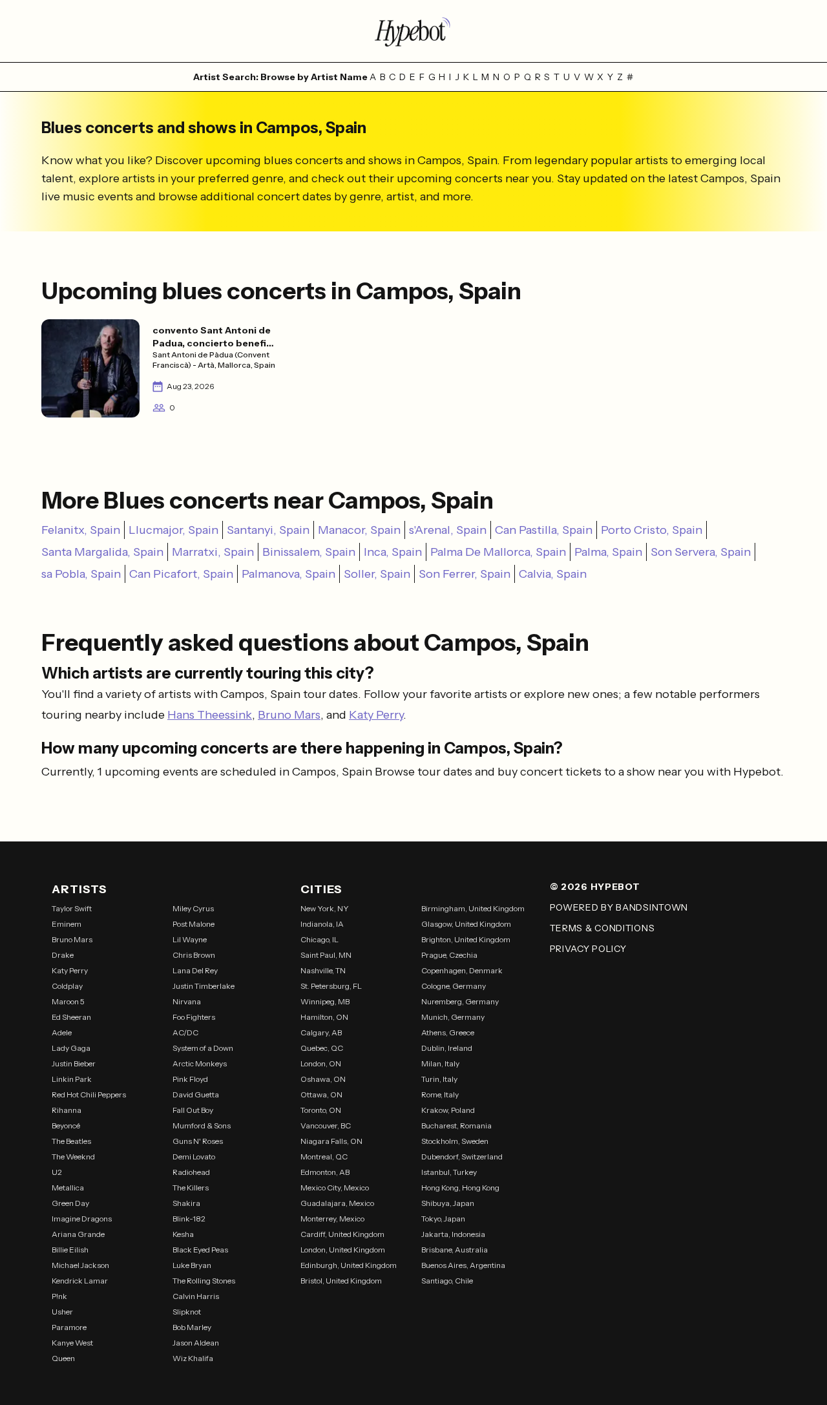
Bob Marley (192, 1327)
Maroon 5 (68, 1001)
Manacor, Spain (359, 530)
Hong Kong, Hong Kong (460, 1187)
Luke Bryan (192, 1265)
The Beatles (71, 1141)
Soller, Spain (377, 574)
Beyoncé (66, 1125)
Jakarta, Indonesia (453, 1234)
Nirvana (187, 1001)
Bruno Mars (289, 715)
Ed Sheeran (71, 1017)
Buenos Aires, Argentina (463, 1265)
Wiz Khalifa (193, 1358)
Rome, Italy (440, 1094)
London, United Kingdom (342, 1249)
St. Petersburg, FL (331, 986)
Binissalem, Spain (308, 552)
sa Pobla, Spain (81, 574)
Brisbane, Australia (454, 1249)
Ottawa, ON (321, 1094)
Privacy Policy (588, 949)
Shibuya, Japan (447, 1203)
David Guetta (196, 1094)
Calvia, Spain (553, 574)
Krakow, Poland (448, 1110)
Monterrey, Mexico (332, 1218)
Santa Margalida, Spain (102, 552)
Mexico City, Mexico (334, 1187)
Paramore (69, 1327)
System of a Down (203, 1048)
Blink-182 (189, 1218)
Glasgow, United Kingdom (466, 924)
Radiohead (191, 1172)
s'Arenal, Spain (448, 530)
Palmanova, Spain (288, 574)
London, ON (320, 1063)
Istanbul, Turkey (449, 1172)
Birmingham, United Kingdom (473, 908)
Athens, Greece (447, 1032)
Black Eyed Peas (200, 1249)
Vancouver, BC (325, 1125)
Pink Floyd (190, 1079)
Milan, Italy (440, 1063)
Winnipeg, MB (325, 1001)
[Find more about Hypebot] (413, 31)
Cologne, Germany (453, 986)
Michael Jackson (80, 1265)
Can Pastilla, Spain (543, 530)
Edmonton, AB (325, 1172)
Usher (62, 1311)
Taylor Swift (72, 908)
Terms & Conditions (602, 928)
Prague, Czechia (449, 955)
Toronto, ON (320, 1110)
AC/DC (185, 1032)
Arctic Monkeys (200, 1063)
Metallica (68, 1187)
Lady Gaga (71, 1048)
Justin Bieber (74, 1063)
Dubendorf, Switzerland (462, 1156)
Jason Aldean (196, 1342)
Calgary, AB (321, 1032)
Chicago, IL (319, 939)
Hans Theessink (209, 715)
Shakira (186, 1203)
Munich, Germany (453, 1017)
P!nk (59, 1296)
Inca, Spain (393, 552)
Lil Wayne (190, 939)
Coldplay (67, 986)
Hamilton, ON (324, 1017)
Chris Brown (194, 955)
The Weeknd (73, 1156)
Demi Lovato (194, 1156)
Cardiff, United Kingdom (342, 1234)
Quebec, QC (321, 1048)
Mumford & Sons (202, 1125)
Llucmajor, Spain (173, 530)
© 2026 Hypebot (595, 887)
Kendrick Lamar (80, 1280)
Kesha (183, 1234)
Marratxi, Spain (213, 552)
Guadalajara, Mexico (337, 1203)
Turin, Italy (439, 1079)
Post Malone (194, 924)
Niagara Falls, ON (331, 1141)
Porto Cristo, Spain (651, 530)
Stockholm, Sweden (454, 1141)
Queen (63, 1358)
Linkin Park (72, 1079)
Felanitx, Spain (80, 530)
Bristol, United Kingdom (341, 1280)
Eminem (66, 924)
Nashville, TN (323, 970)
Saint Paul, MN (325, 955)
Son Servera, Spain (701, 552)
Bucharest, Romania (456, 1125)
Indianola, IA (322, 924)
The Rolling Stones (204, 1280)
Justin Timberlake (204, 986)
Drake (63, 955)
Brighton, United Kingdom (465, 939)
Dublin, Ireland (446, 1048)
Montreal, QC (324, 1156)
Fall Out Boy (193, 1110)
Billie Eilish (70, 1249)
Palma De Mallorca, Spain (498, 552)
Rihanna (66, 1110)
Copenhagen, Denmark (462, 970)
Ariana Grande (78, 1234)
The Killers (191, 1187)
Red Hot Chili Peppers (89, 1094)
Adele (62, 1032)
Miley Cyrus (193, 908)
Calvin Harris (196, 1296)
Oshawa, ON (323, 1079)
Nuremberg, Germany (460, 1001)
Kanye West (72, 1342)
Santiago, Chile (447, 1280)
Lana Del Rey (195, 970)
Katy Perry (376, 715)
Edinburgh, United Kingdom (348, 1265)
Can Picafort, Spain (181, 574)
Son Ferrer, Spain (464, 574)
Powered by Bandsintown (619, 907)
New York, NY (324, 908)
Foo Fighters (194, 1017)
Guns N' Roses (198, 1141)
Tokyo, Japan (443, 1218)
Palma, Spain (608, 552)
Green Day (70, 1203)
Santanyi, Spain (268, 530)
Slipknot (187, 1311)
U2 (57, 1172)
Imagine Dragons (82, 1218)
